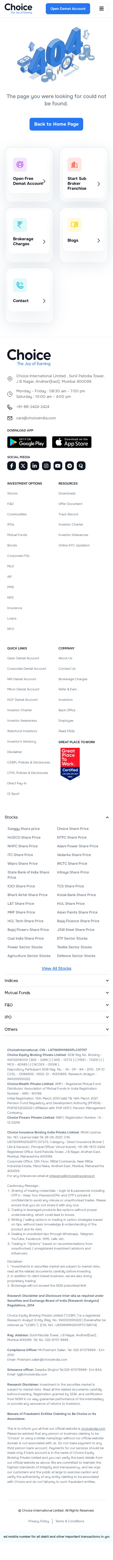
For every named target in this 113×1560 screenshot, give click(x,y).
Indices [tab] (11, 980)
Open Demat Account (23, 658)
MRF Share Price (21, 912)
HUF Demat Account (22, 700)
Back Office (67, 710)
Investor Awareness (22, 720)
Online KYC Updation (74, 545)
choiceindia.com (93, 1429)
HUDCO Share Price (24, 837)
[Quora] (81, 465)
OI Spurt (13, 794)
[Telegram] (69, 465)
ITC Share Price (20, 855)
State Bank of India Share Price (28, 875)
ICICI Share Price (21, 886)
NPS (10, 597)
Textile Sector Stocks (74, 947)
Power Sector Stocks (25, 947)
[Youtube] (58, 465)
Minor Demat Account (23, 689)
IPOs (10, 524)
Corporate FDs (18, 556)
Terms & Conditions (69, 1521)
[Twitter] (23, 465)
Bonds (12, 545)
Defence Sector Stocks (76, 956)
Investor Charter (71, 524)
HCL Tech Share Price (25, 921)
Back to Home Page (56, 124)
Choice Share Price (73, 828)
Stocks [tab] (11, 817)
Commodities (17, 514)
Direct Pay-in (17, 783)
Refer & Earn (68, 689)
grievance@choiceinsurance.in (72, 1176)
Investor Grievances (73, 535)
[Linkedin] (34, 465)
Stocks (12, 493)
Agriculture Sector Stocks (29, 956)
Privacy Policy (38, 1521)
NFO (10, 629)
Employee (66, 720)
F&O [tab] (9, 1005)
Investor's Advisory (21, 741)
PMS (10, 587)
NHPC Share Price (23, 846)
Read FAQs (67, 731)
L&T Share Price (21, 903)
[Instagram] (46, 465)
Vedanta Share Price (74, 855)
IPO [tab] (8, 1017)
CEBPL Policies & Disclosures (28, 762)
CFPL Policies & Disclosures (27, 773)
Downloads (67, 493)
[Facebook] (11, 465)
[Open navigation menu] (101, 9)
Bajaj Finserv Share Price (28, 929)
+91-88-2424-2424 (32, 406)
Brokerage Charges (73, 679)
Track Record (68, 514)
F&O (10, 504)
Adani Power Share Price (77, 846)
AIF (9, 577)
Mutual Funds (17, 535)
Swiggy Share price (24, 828)
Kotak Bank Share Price (76, 895)
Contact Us (67, 669)
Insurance (14, 608)
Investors (66, 700)
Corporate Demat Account (26, 669)
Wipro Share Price (23, 863)
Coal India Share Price (26, 938)
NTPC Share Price (72, 837)
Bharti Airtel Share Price (28, 895)
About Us (65, 658)
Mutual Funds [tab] (17, 992)
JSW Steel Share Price (75, 929)
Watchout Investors (22, 731)
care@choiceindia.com (36, 418)
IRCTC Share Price (72, 863)
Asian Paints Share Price (77, 912)
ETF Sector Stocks (72, 938)
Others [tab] (11, 1029)
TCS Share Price (70, 886)
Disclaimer (14, 752)
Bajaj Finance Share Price (78, 921)
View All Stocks (56, 968)
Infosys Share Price (73, 872)
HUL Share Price (71, 903)
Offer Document (70, 504)
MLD (10, 566)
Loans (12, 618)
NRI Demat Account (21, 679)
